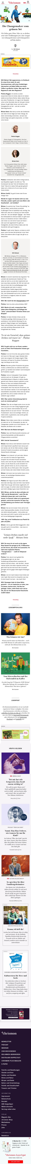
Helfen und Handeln (9, 1075)
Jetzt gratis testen (15, 1161)
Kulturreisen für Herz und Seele (15, 976)
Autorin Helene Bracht (17, 878)
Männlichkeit (17, 776)
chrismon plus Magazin (11, 1061)
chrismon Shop (7, 1120)
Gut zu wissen (22, 266)
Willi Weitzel (17, 49)
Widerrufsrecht (7, 1107)
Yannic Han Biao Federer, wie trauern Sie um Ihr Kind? (15, 833)
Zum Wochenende (9, 1051)
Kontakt (4, 1101)
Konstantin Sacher (14, 849)
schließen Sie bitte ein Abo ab (11, 713)
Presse (4, 1125)
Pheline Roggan (15, 136)
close (29, 1138)
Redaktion (5, 1135)
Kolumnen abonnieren (11, 1054)
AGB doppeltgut (7, 1104)
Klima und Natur (8, 1078)
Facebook (10, 719)
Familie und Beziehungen (11, 1070)
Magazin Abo (6, 1117)
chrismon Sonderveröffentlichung (15, 972)
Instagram (23, 717)
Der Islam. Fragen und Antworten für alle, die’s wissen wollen (15, 270)
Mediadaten (6, 1122)
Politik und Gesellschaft (10, 1086)
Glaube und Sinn (7, 1073)
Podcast (5, 1045)
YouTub (10, 265)
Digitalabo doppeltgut (11, 1058)
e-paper (5, 1064)
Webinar (5, 1048)
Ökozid (20, 214)
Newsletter (6, 1042)
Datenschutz (6, 1099)
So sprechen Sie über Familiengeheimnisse (15, 883)
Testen (23, 2)
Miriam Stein (15, 161)
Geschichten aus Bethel (15, 926)
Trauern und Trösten (9, 1088)
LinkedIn (19, 719)
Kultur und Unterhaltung (11, 1083)
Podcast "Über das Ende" (15, 827)
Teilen (15, 74)
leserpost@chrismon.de (21, 715)
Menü (3, 3)
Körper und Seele (8, 1080)
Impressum (6, 1096)
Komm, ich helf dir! (15, 929)
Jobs (3, 1127)
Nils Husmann (15, 648)
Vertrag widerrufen (9, 1109)
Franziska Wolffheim (13, 900)
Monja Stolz (13, 798)
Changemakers (21, 301)
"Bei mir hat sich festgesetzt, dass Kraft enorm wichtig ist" (15, 781)
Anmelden (27, 2)
